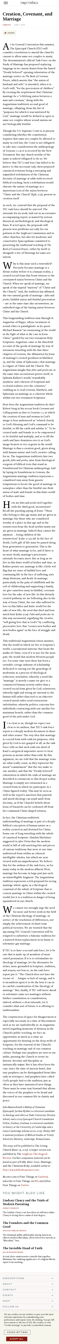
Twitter (25, 1185)
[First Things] (29, 3)
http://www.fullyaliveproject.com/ (21, 1169)
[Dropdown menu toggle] (29, 1278)
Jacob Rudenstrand (13, 1252)
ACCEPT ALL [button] (17, 1339)
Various (7, 25)
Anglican (27, 1153)
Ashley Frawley (11, 1208)
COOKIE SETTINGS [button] (17, 1332)
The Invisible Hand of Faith (22, 1248)
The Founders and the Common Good (25, 1224)
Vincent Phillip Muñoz (14, 1231)
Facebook (43, 1176)
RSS (36, 1181)
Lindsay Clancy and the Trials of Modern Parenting (26, 1202)
